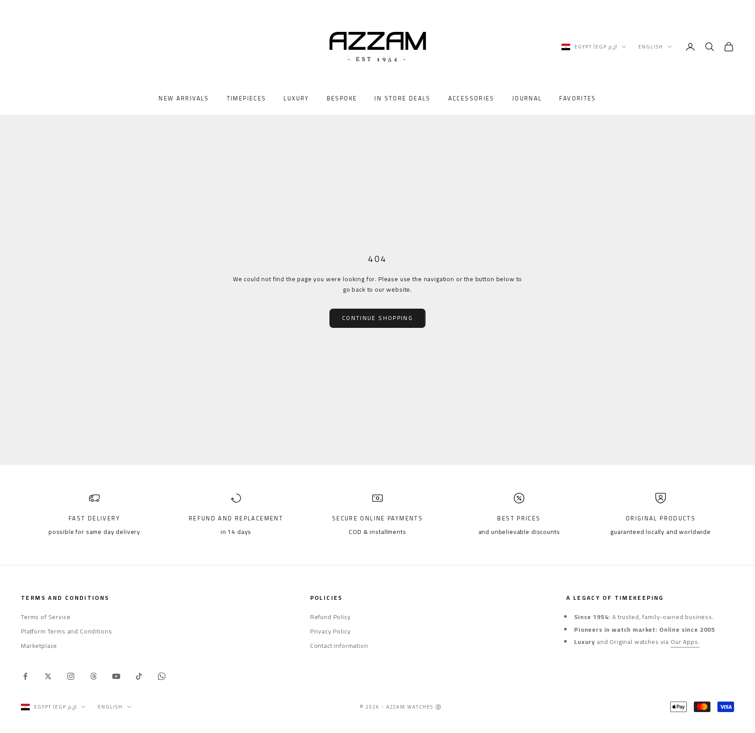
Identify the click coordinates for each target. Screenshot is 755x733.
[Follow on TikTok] (139, 676)
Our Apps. (685, 641)
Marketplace (39, 645)
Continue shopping (377, 318)
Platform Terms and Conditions (66, 631)
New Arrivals (184, 98)
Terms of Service (45, 617)
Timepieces (247, 98)
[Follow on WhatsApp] (161, 676)
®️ (438, 706)
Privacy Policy (330, 631)
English (650, 47)
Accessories (471, 98)
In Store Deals (402, 98)
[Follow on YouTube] (116, 676)
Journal (527, 98)
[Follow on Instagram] (70, 676)
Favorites (577, 98)
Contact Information (339, 645)
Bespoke (342, 98)
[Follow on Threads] (93, 676)
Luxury (296, 98)
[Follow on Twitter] (48, 676)
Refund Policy (330, 617)
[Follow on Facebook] (25, 676)
